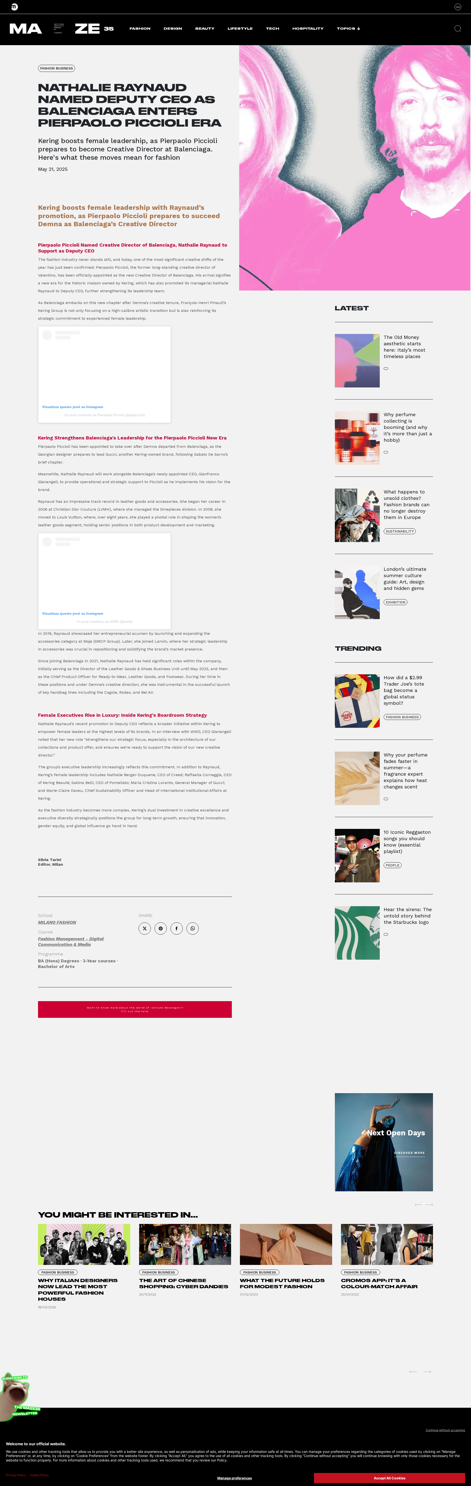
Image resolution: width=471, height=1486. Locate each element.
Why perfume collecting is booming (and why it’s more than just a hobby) (408, 427)
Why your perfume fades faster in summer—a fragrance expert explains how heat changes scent (406, 771)
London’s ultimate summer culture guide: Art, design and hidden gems (405, 578)
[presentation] (418, 1205)
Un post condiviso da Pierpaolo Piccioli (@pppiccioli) (104, 415)
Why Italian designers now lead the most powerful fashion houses (78, 1290)
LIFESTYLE (240, 28)
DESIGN (173, 28)
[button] (458, 28)
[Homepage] (15, 6)
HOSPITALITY (308, 28)
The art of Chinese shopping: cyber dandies (183, 1283)
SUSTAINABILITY (400, 531)
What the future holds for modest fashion (282, 1283)
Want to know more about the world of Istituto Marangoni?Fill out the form (135, 1009)
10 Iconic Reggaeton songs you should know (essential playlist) (407, 841)
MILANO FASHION (57, 922)
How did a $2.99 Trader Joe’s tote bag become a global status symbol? (404, 690)
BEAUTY (204, 28)
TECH (272, 28)
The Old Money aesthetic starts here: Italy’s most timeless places (404, 346)
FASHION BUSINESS (56, 68)
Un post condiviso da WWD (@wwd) (104, 622)
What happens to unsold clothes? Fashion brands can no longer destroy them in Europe (407, 504)
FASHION (140, 28)
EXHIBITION (395, 602)
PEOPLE (392, 865)
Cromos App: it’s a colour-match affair (379, 1283)
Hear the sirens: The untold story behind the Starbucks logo (408, 915)
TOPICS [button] (346, 28)
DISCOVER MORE (409, 1152)
